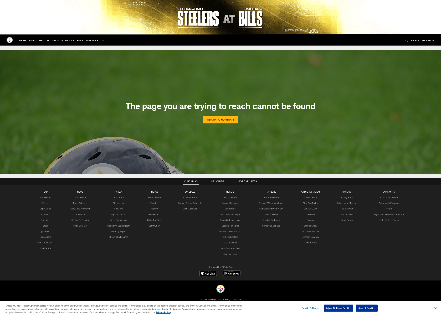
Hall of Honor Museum (346, 203)
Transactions (45, 237)
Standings (45, 220)
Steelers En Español (80, 220)
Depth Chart (45, 208)
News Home (80, 197)
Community (154, 225)
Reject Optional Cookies (338, 308)
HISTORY (346, 191)
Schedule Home (190, 197)
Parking (310, 220)
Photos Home (154, 197)
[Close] (435, 308)
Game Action (154, 214)
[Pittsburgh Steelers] (220, 289)
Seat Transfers (230, 242)
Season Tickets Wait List (230, 231)
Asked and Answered (80, 208)
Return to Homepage (220, 119)
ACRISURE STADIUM (310, 191)
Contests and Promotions (271, 208)
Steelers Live (118, 203)
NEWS (80, 191)
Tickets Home (230, 197)
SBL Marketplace (230, 237)
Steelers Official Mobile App (271, 203)
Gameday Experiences (230, 220)
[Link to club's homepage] (10, 40)
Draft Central (45, 248)
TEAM (45, 191)
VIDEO (119, 191)
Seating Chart (310, 225)
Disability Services (310, 237)
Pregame (154, 208)
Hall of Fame (346, 214)
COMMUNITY (389, 191)
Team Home (45, 197)
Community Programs (389, 203)
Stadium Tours (310, 242)
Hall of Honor (347, 208)
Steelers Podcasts (271, 220)
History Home (347, 197)
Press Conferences (118, 220)
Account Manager (230, 203)
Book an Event (310, 208)
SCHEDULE (190, 191)
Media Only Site (80, 225)
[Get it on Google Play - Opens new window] (231, 275)
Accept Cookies (366, 308)
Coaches (45, 214)
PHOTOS (154, 191)
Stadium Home (310, 197)
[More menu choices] (102, 40)
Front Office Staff (45, 242)
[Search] (406, 40)
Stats (45, 225)
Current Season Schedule (190, 203)
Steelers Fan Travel (230, 225)
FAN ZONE (271, 191)
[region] (220, 308)
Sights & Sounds (118, 214)
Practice (154, 203)
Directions (310, 214)
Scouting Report (118, 231)
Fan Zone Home (271, 197)
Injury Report (45, 231)
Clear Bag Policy (230, 254)
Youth (389, 208)
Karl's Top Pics (154, 220)
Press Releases (80, 203)
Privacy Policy (163, 312)
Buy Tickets (230, 208)
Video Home (118, 197)
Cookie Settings (310, 308)
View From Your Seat (230, 248)
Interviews (118, 208)
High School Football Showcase (389, 214)
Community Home (389, 197)
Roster (45, 203)
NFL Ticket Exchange (230, 214)
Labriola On (80, 214)
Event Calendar (190, 208)
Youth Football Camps (389, 220)
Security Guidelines (310, 231)
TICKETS (230, 191)
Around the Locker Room (118, 225)
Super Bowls (347, 220)
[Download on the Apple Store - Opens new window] (208, 274)
